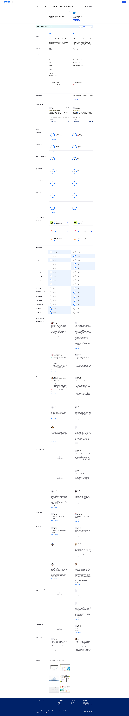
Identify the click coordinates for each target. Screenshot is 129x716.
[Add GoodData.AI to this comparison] (67, 222)
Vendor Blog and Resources (87, 704)
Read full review (54, 340)
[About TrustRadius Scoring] (50, 33)
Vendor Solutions (85, 702)
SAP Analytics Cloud (77, 16)
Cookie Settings (69, 710)
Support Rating (38, 272)
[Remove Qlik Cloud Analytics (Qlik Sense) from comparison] (69, 11)
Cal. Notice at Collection (62, 710)
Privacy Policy (47, 710)
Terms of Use (38, 710)
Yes (80, 26)
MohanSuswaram (56, 543)
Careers (59, 704)
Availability (38, 264)
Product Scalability (39, 300)
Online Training (38, 280)
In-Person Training (39, 276)
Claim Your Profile (86, 703)
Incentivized (51, 119)
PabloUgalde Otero (80, 543)
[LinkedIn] (92, 711)
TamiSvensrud (56, 406)
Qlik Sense (78, 112)
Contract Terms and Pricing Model (40, 292)
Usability (37, 260)
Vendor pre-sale (38, 312)
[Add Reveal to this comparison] (67, 231)
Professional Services (39, 304)
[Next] (69, 108)
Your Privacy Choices (54, 710)
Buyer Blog (72, 703)
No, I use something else (87, 26)
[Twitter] (90, 711)
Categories (72, 702)
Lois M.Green (79, 638)
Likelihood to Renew (39, 256)
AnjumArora (55, 377)
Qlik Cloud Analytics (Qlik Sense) (56, 16)
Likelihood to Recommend (40, 252)
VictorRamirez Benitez (57, 354)
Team (59, 703)
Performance (38, 268)
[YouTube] (85, 711)
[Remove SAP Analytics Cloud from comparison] (92, 11)
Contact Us (60, 707)
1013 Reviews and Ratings (52, 17)
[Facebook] (87, 711)
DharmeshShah (79, 513)
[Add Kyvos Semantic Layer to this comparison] (67, 239)
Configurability (38, 288)
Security (42, 710)
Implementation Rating (39, 284)
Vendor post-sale (38, 308)
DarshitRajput (79, 354)
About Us (59, 702)
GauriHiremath (79, 490)
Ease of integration (39, 296)
